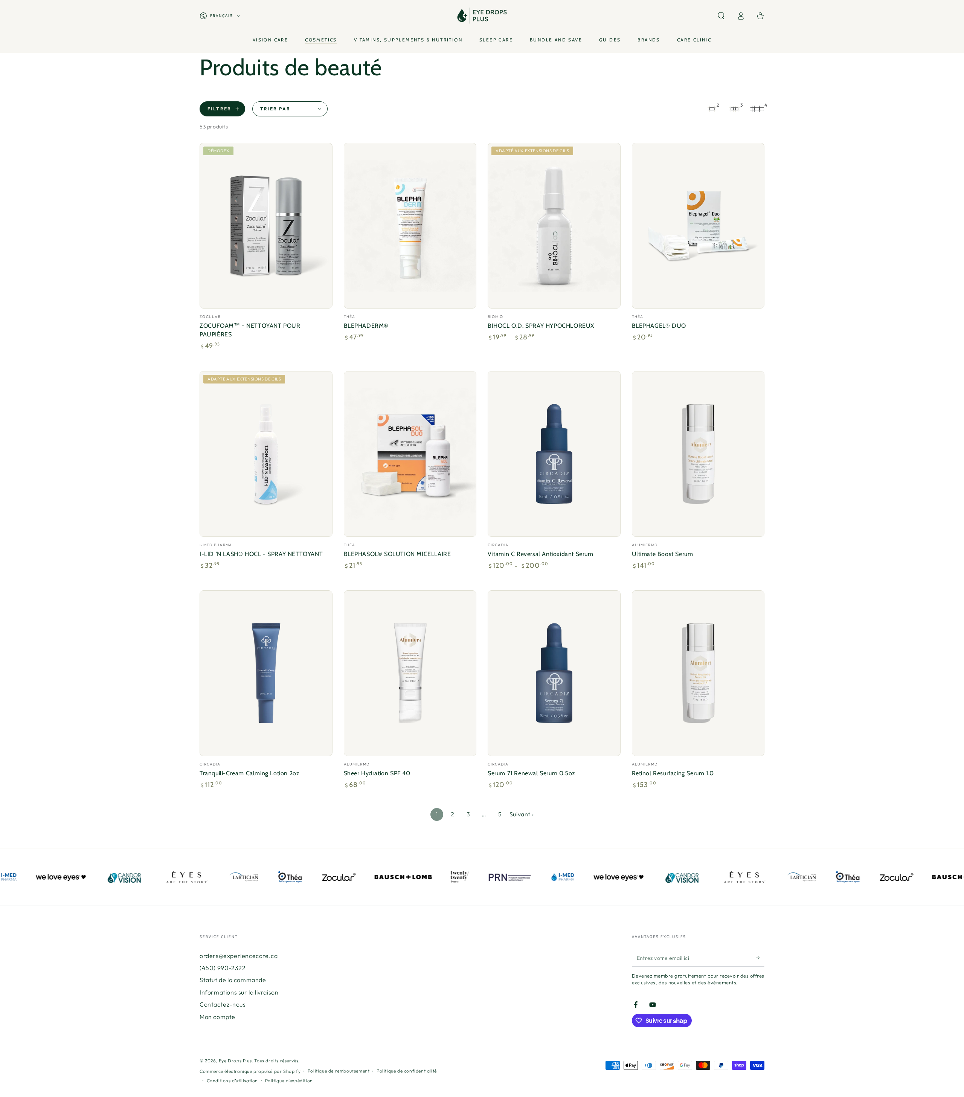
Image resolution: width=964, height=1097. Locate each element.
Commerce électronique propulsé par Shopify (250, 1071)
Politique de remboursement (339, 1071)
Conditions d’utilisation (232, 1080)
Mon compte (217, 1017)
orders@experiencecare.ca (239, 955)
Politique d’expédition (289, 1080)
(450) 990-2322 (223, 968)
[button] (721, 16)
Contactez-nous (223, 1004)
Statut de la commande (233, 980)
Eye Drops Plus (235, 1060)
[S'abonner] (760, 958)
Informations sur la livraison (239, 992)
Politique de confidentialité (407, 1071)
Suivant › (521, 814)
